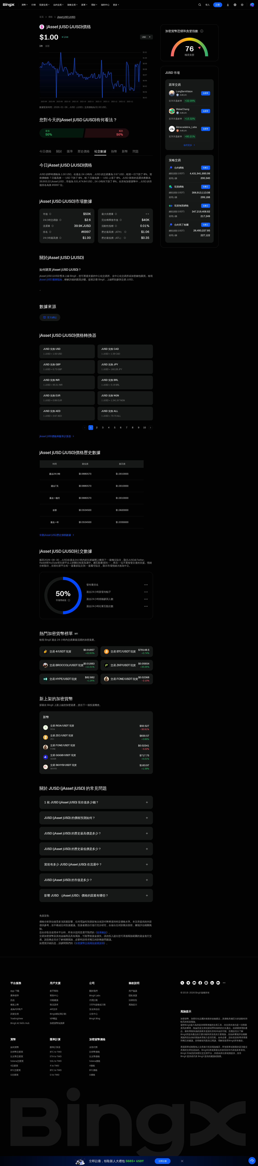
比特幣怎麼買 (16, 1051)
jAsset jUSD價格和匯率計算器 (55, 436)
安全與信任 (94, 1009)
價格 (50, 17)
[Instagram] (206, 983)
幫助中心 (54, 995)
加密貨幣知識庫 (57, 1023)
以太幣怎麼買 (16, 1056)
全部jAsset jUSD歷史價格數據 (55, 535)
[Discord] (194, 983)
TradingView (16, 1018)
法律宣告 (133, 1000)
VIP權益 (53, 1018)
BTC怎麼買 (15, 1070)
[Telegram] (188, 983)
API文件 (53, 1009)
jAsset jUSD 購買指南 (50, 279)
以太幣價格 (94, 1056)
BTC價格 (93, 1070)
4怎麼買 (14, 1065)
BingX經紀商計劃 (58, 1013)
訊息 (12, 1000)
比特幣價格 (94, 1051)
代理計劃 (93, 1000)
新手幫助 (54, 990)
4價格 (92, 1065)
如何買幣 (14, 1047)
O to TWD (54, 1074)
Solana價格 (94, 1061)
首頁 (41, 17)
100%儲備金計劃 (97, 1004)
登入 (207, 4)
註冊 (218, 4)
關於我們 (93, 990)
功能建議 (54, 1000)
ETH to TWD (56, 1056)
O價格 (92, 1074)
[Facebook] (200, 983)
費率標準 (14, 995)
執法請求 (54, 1004)
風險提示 (133, 1004)
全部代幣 (93, 1047)
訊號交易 (14, 1013)
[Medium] (218, 983)
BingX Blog (94, 1018)
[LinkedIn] (212, 983)
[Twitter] (182, 983)
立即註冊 (162, 1161)
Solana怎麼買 (16, 1061)
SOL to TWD (56, 1061)
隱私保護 (133, 995)
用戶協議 (133, 990)
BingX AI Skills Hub (19, 1023)
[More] (224, 983)
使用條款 (101, 932)
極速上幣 (14, 1004)
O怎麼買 (14, 1074)
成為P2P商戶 (16, 1009)
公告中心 (93, 1013)
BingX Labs (94, 995)
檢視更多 (188, 145)
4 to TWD (54, 1065)
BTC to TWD (56, 1051)
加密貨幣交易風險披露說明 (89, 943)
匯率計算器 (55, 1047)
